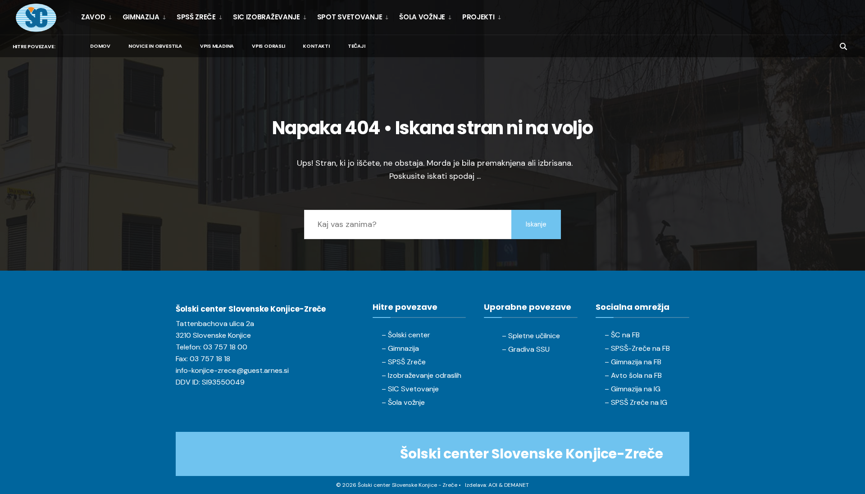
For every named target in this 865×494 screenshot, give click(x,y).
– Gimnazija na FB (633, 362)
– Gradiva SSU (526, 349)
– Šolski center (406, 335)
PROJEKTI (478, 17)
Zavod (93, 17)
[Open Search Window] (843, 46)
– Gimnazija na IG (632, 389)
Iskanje (536, 224)
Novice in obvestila (155, 46)
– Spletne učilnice (531, 335)
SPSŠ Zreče (196, 17)
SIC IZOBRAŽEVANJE (266, 17)
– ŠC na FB (622, 335)
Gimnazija (141, 17)
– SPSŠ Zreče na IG (636, 402)
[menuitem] (99, 17)
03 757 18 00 (225, 347)
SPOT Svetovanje (349, 17)
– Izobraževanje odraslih (421, 375)
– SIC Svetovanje (410, 389)
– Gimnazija (400, 348)
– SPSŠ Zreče (404, 362)
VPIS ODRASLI (268, 46)
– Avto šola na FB (633, 375)
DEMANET (516, 485)
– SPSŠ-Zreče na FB (637, 348)
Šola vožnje (422, 17)
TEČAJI (356, 46)
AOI (492, 485)
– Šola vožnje (403, 402)
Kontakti (316, 46)
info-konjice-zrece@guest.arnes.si (232, 370)
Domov (100, 46)
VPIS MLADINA (217, 46)
